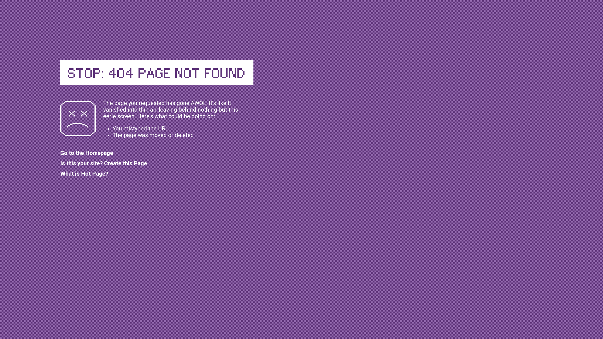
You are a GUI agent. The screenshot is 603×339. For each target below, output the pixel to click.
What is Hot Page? (84, 173)
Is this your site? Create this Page (103, 163)
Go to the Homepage (86, 153)
